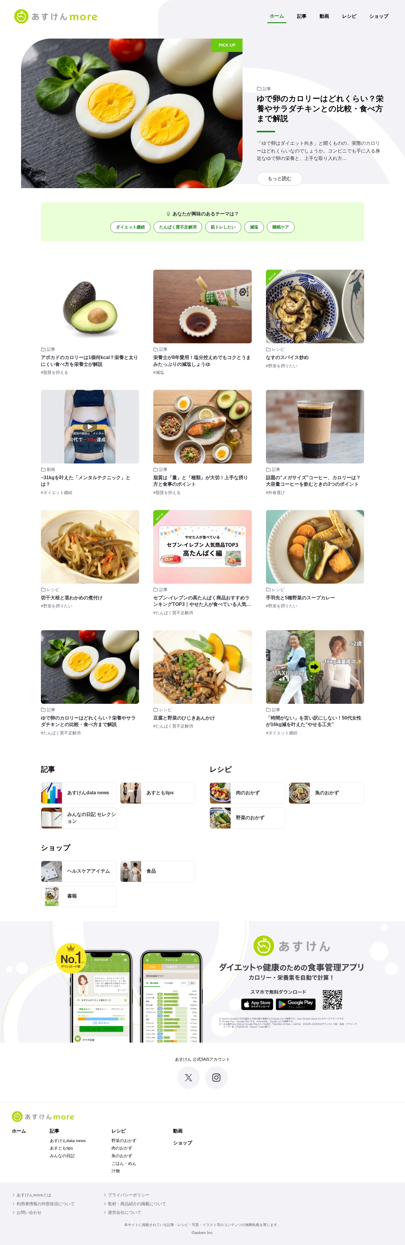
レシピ (349, 16)
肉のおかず (121, 1148)
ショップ (378, 16)
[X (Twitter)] (188, 1077)
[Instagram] (216, 1077)
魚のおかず (121, 1155)
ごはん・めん (123, 1163)
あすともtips (61, 1148)
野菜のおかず (123, 1140)
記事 (302, 16)
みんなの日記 (62, 1155)
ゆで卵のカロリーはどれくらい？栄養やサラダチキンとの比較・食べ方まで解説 (320, 108)
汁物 (115, 1170)
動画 (324, 16)
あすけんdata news (68, 1140)
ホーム (277, 15)
